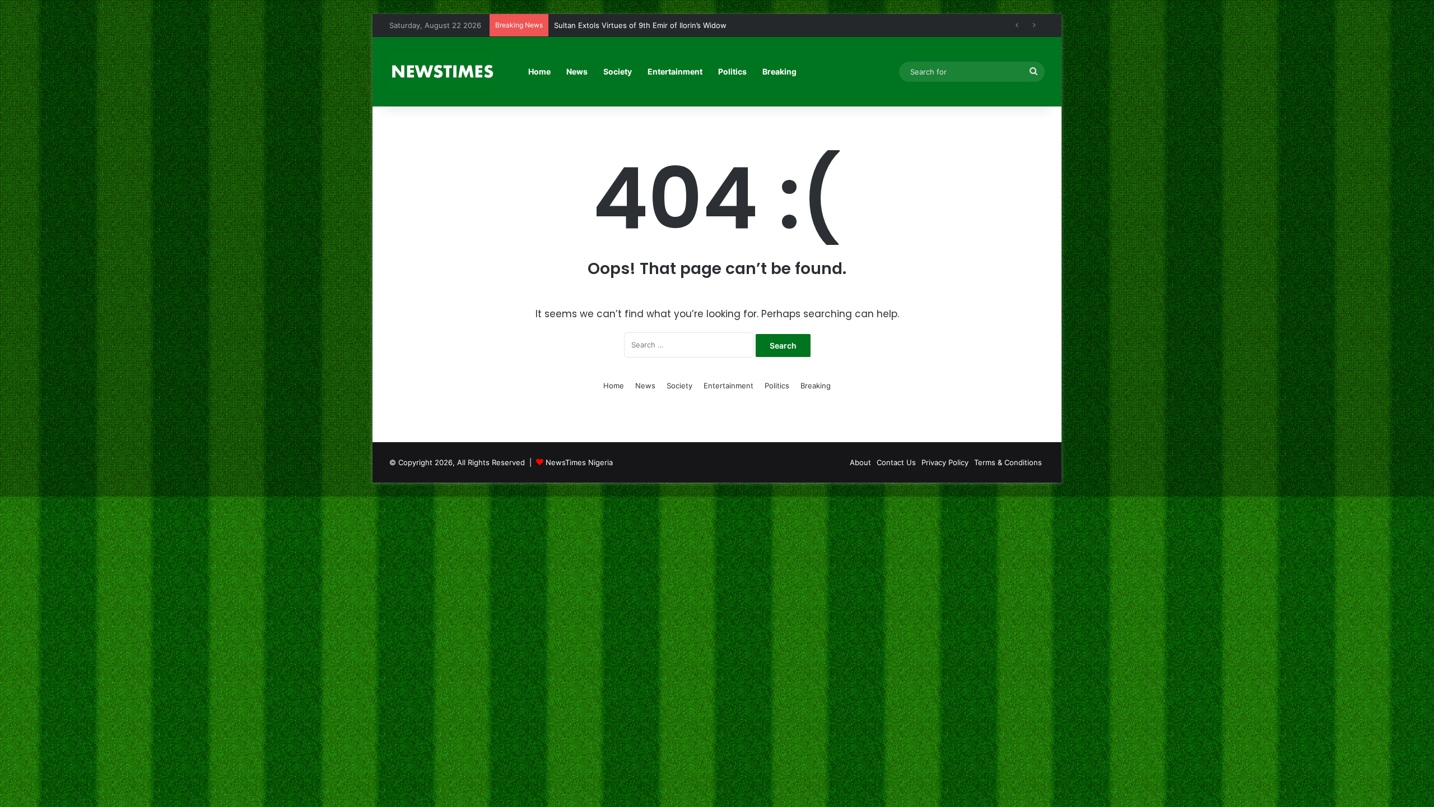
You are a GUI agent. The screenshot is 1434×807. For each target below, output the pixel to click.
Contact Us (896, 462)
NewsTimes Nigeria (579, 462)
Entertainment (675, 71)
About (860, 462)
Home (539, 71)
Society (617, 71)
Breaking (779, 71)
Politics (732, 71)
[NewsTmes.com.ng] (441, 71)
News (577, 71)
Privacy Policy (945, 462)
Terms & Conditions (1008, 462)
